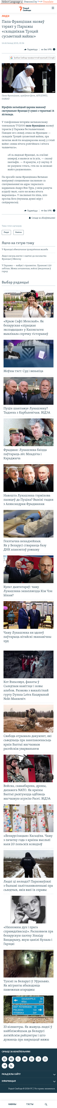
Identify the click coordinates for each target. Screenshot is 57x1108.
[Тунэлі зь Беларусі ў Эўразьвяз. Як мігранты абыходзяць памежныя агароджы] (28, 964)
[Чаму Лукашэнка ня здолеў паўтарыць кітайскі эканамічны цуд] (28, 615)
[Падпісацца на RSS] (11, 1065)
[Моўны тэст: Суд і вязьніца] (28, 353)
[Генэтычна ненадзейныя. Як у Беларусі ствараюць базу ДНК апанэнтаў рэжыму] (28, 524)
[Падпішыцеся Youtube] (25, 1059)
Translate (48, 2)
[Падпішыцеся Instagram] (45, 1059)
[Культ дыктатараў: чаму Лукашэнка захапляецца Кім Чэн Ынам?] (28, 569)
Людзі (5, 16)
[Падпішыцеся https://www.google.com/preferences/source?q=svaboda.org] (4, 1059)
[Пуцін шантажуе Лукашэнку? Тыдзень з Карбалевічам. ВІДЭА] (28, 391)
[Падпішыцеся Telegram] (4, 1065)
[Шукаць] (46, 1104)
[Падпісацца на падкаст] (31, 1059)
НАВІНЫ (12, 1104)
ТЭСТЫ (29, 1104)
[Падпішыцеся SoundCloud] (38, 1059)
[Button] (31, 49)
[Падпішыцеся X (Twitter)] (18, 1059)
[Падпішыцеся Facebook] (11, 1059)
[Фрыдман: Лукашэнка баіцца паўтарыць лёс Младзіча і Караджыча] (28, 432)
